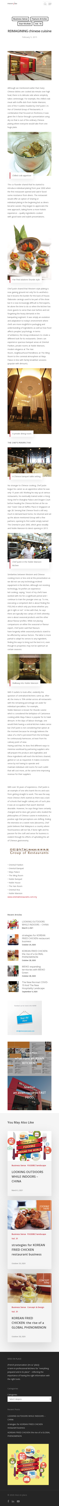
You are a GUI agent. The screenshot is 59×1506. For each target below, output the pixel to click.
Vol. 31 (15, 1238)
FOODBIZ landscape (36, 1165)
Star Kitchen (25, 23)
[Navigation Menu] (49, 4)
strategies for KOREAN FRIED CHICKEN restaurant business (25, 1426)
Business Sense (20, 19)
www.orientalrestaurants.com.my (22, 897)
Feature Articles (39, 19)
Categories (12, 1394)
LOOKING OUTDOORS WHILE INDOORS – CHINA (26, 1418)
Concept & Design (35, 1307)
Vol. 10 (38, 23)
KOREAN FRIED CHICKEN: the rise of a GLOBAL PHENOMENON (29, 1434)
